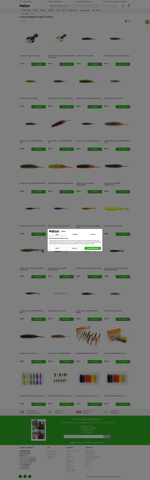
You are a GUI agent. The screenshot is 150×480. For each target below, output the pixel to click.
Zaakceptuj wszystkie (93, 248)
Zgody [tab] (57, 234)
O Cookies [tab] (92, 234)
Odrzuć (57, 248)
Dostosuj (74, 248)
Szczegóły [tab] (75, 234)
